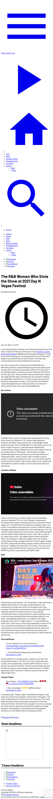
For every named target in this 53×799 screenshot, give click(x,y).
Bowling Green (12, 159)
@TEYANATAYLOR (25, 681)
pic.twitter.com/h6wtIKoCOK (32, 645)
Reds (13, 168)
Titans (13, 170)
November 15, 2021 (13, 690)
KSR (7, 154)
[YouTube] (10, 266)
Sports (9, 166)
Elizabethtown (12, 161)
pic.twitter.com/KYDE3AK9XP (21, 683)
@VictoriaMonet (12, 645)
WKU (8, 156)
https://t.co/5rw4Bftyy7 (16, 648)
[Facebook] (11, 259)
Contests (10, 163)
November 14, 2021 (13, 654)
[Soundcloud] (11, 264)
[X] (10, 261)
